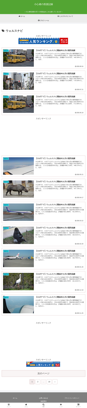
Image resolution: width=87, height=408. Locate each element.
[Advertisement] (43, 135)
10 (49, 382)
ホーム (15, 398)
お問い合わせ (43, 398)
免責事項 (43, 401)
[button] (80, 321)
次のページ (44, 373)
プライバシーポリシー (72, 398)
